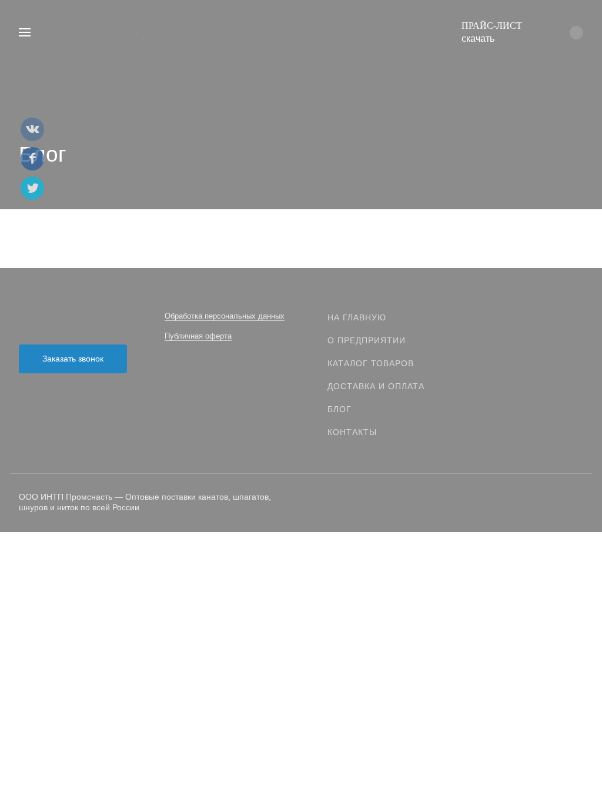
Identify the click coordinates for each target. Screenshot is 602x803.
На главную (356, 317)
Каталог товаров (370, 363)
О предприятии (366, 340)
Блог (339, 409)
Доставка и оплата (375, 386)
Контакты (352, 432)
